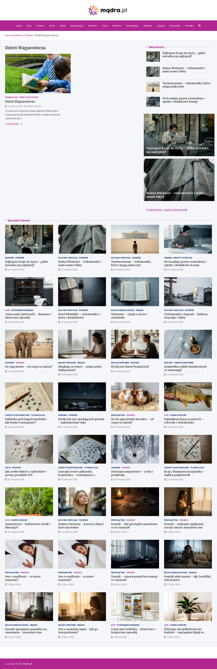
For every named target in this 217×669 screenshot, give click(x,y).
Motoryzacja (77, 25)
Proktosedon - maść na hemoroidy (167, 209)
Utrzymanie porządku (22, 310)
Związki (161, 25)
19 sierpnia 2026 (69, 531)
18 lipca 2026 (67, 584)
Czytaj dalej (12, 123)
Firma (52, 25)
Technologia (132, 25)
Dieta (19, 25)
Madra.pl (27, 663)
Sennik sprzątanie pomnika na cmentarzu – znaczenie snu (26, 631)
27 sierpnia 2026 (175, 321)
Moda (63, 25)
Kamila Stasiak (34, 106)
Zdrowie (147, 25)
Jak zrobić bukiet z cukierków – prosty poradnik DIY (26, 473)
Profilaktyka (118, 415)
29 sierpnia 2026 (175, 269)
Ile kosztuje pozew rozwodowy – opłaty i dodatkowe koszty (184, 100)
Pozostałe (175, 25)
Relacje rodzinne (120, 362)
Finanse (40, 25)
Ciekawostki (11, 97)
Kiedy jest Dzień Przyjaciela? (130, 366)
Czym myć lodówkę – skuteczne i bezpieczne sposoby (133, 631)
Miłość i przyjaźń (67, 362)
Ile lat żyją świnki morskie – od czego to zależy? (132, 421)
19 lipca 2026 (173, 531)
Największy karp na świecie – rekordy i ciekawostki (184, 421)
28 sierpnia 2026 (69, 321)
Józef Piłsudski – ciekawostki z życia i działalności (79, 316)
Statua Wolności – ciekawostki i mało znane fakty (183, 70)
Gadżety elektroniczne (17, 415)
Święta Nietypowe (28, 97)
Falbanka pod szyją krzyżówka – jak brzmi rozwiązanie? (26, 421)
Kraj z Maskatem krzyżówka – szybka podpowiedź (184, 473)
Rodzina (117, 25)
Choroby (9, 362)
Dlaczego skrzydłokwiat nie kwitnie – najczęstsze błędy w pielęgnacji (183, 632)
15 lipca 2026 (173, 636)
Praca (105, 25)
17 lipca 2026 (173, 584)
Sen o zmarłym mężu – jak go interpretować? (78, 631)
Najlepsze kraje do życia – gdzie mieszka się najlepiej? (183, 54)
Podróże (92, 25)
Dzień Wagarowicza (20, 101)
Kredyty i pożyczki (182, 257)
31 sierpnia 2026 (16, 269)
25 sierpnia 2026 (175, 374)
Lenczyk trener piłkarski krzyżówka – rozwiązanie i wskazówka (76, 475)
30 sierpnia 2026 (69, 269)
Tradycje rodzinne (184, 362)
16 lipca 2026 (67, 636)
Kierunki (9, 257)
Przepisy (16, 467)
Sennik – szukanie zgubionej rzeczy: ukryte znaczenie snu (183, 525)
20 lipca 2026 (120, 531)
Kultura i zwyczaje (68, 257)
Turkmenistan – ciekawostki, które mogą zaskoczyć (131, 263)
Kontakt (189, 25)
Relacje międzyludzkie (122, 310)
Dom (29, 25)
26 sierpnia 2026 (69, 374)
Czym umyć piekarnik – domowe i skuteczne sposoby (28, 316)
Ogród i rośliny (178, 415)
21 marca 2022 (15, 106)
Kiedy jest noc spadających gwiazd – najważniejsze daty (81, 421)
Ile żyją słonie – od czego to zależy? (28, 366)
